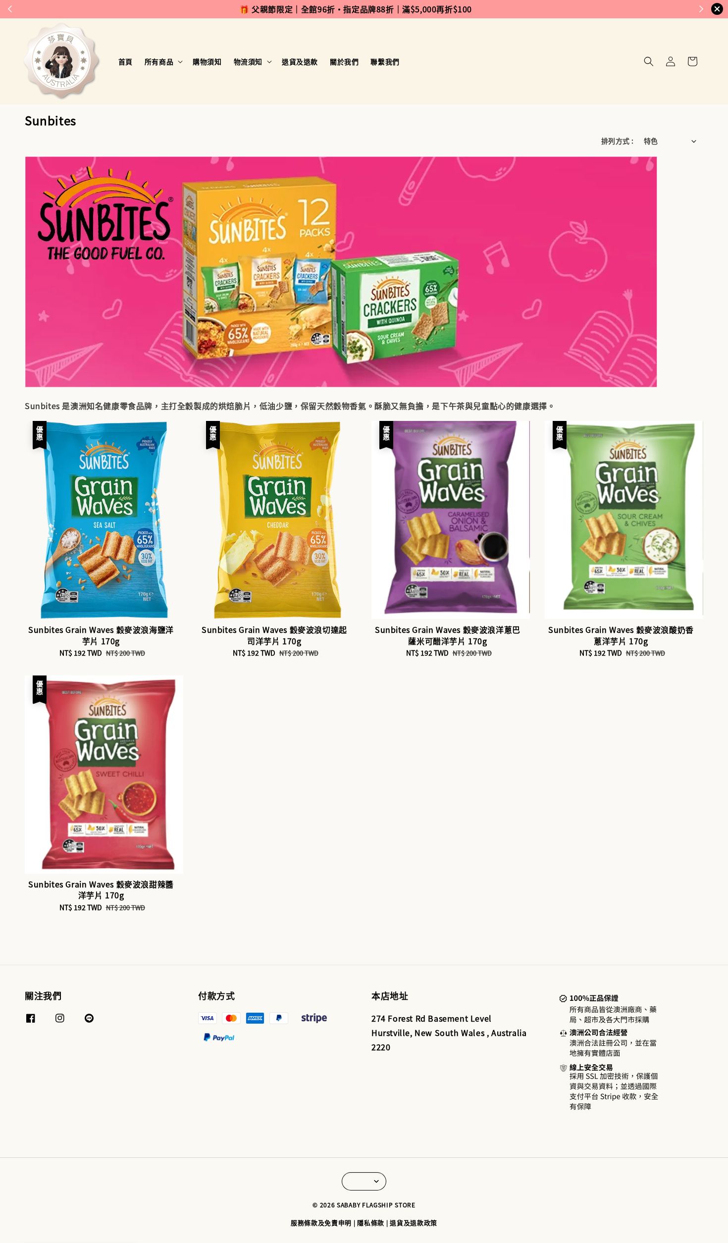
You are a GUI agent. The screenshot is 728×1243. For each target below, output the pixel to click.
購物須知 (207, 61)
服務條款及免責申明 (321, 1222)
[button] (649, 61)
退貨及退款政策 (413, 1222)
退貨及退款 (300, 61)
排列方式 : (617, 141)
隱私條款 (370, 1222)
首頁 (125, 61)
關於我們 (344, 61)
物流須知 (248, 61)
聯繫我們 (384, 61)
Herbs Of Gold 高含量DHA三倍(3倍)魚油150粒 (91, 1216)
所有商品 (159, 61)
